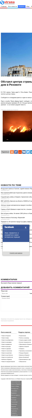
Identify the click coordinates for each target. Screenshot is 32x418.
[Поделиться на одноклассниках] (12, 152)
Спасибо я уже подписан (16, 253)
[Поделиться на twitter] (28, 152)
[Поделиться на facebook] (16, 152)
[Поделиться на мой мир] (20, 152)
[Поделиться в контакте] (24, 152)
